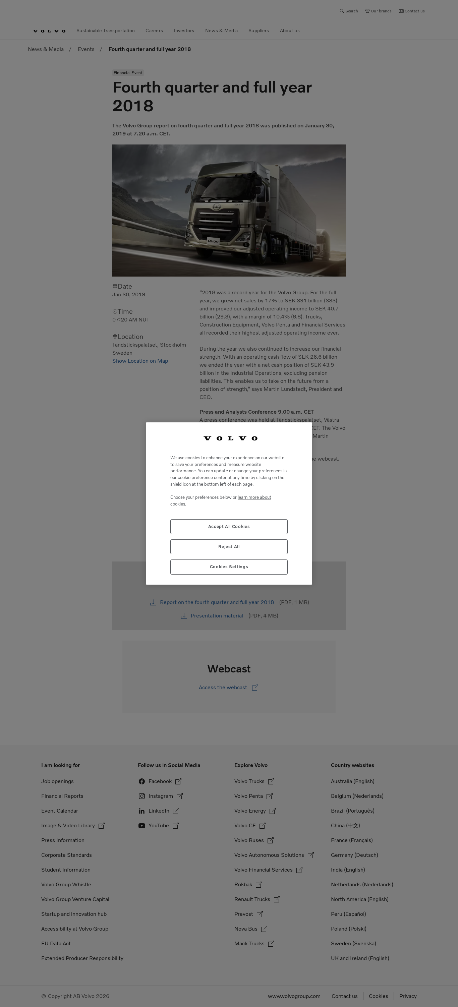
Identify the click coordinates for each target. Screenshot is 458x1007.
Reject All (229, 546)
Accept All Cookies (229, 526)
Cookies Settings (229, 566)
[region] (229, 503)
